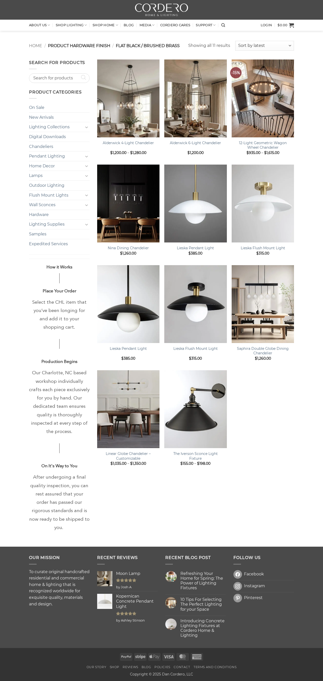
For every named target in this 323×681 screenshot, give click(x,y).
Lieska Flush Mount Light (263, 248)
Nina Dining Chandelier (128, 248)
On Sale (36, 107)
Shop (114, 667)
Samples (37, 234)
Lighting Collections (49, 127)
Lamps (36, 175)
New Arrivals (41, 117)
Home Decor (42, 166)
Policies (162, 667)
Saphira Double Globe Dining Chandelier (263, 351)
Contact (182, 667)
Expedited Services (48, 243)
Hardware (39, 214)
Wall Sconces (42, 204)
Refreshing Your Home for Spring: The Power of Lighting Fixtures (201, 581)
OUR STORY (96, 667)
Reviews (130, 667)
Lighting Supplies (47, 224)
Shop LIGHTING (70, 25)
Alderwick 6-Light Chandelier (195, 143)
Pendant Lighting (47, 156)
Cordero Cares (175, 25)
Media (145, 25)
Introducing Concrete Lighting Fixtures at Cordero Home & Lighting (202, 628)
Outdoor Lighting (46, 185)
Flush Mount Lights (48, 195)
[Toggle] (87, 127)
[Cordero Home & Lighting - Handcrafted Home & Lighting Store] (161, 10)
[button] (286, 25)
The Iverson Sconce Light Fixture (195, 456)
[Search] (223, 25)
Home (35, 45)
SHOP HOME (104, 25)
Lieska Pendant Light (195, 248)
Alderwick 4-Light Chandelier (128, 143)
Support (204, 25)
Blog (129, 25)
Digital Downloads (47, 136)
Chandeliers (41, 146)
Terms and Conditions (215, 667)
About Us (38, 25)
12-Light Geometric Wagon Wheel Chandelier (263, 145)
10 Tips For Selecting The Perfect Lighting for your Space (201, 604)
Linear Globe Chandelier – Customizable (128, 456)
